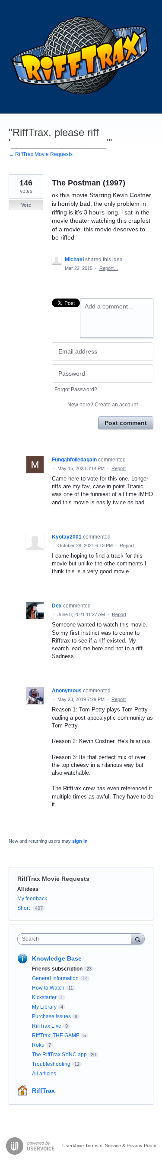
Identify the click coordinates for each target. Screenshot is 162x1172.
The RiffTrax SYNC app (59, 1055)
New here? (102, 405)
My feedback (32, 899)
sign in (80, 841)
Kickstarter (44, 997)
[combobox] (76, 939)
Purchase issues (51, 1016)
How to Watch (48, 988)
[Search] (138, 938)
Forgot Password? (75, 389)
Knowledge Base (57, 958)
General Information (55, 978)
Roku (38, 1045)
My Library (44, 1007)
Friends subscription (57, 969)
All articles (44, 1074)
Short (23, 908)
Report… (108, 268)
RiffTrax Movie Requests (53, 878)
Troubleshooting (51, 1064)
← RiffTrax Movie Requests (41, 154)
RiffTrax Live (46, 1026)
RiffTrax (43, 1090)
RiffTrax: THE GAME (55, 1035)
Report (118, 468)
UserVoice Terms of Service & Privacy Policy (109, 1145)
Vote (26, 205)
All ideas (27, 889)
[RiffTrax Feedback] (81, 57)
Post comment (126, 422)
